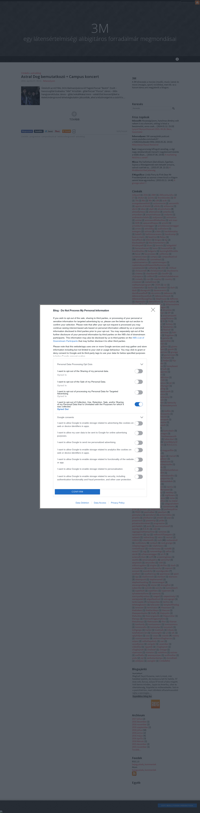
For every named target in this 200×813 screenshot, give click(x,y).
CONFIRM (77, 492)
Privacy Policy (118, 502)
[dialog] (100, 406)
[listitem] (100, 364)
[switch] (139, 371)
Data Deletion (82, 502)
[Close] (154, 311)
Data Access (100, 502)
